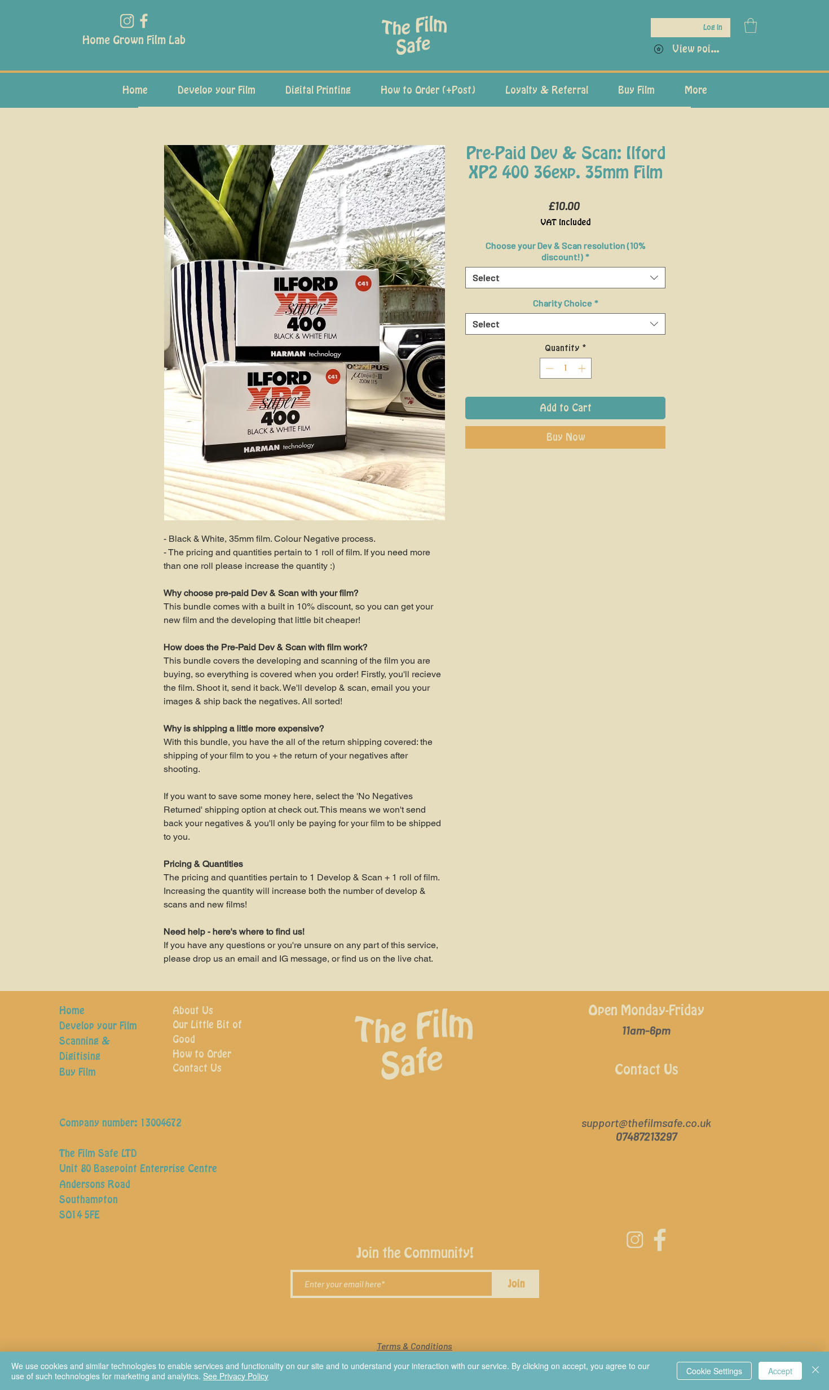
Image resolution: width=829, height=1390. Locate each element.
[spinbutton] (565, 368)
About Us (193, 1010)
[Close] (815, 1371)
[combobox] (565, 277)
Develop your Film (98, 1026)
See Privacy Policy (235, 1376)
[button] (750, 25)
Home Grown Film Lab (134, 41)
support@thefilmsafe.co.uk (646, 1122)
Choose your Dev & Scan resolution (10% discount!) (566, 251)
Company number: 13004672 (120, 1123)
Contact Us (197, 1068)
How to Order (202, 1054)
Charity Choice (565, 302)
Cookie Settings (714, 1370)
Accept (780, 1370)
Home (72, 1010)
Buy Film (77, 1072)
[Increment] (583, 368)
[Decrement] (548, 368)
